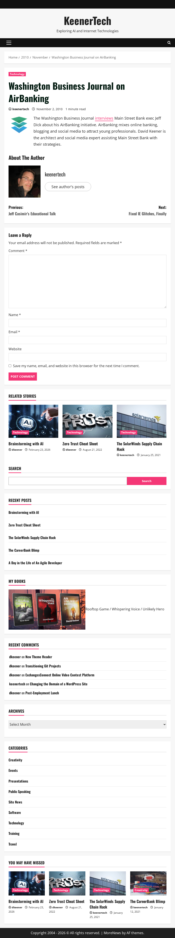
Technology (17, 74)
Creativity (15, 759)
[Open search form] (169, 43)
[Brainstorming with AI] (33, 421)
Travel (13, 844)
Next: (147, 210)
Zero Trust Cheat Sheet (80, 443)
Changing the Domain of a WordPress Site (59, 683)
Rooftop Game (97, 609)
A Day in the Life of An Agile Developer (35, 562)
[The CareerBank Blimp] (148, 883)
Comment (18, 250)
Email (14, 332)
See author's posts (68, 186)
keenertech (20, 109)
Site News (15, 802)
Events (13, 770)
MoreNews (112, 933)
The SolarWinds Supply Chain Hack (139, 446)
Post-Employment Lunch (42, 692)
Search (15, 468)
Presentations (18, 781)
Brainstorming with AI (26, 443)
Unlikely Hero (153, 609)
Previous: (32, 210)
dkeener (17, 449)
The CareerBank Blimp (24, 550)
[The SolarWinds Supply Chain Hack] (141, 421)
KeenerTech (87, 20)
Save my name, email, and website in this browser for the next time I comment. (76, 365)
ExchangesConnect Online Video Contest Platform (59, 674)
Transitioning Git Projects (43, 665)
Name (15, 314)
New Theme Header (38, 656)
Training (14, 833)
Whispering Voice (126, 609)
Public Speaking (20, 791)
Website (15, 349)
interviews (104, 118)
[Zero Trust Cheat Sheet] (87, 421)
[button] (8, 42)
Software (15, 812)
